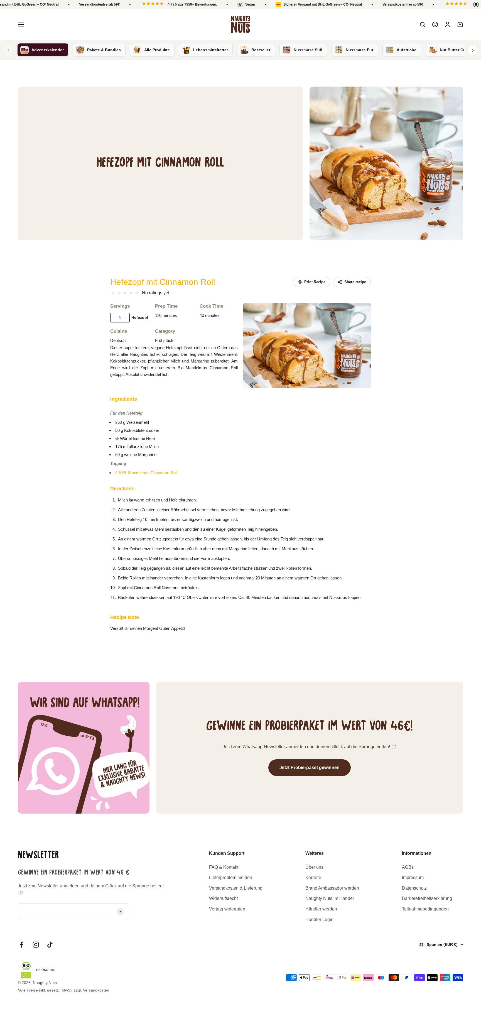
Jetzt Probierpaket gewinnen (309, 767)
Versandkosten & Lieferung (235, 888)
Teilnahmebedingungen (425, 909)
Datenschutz (414, 888)
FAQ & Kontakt (223, 867)
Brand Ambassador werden (332, 888)
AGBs (408, 867)
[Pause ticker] (476, 4)
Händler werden (321, 909)
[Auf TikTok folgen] (50, 944)
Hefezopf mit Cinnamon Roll (162, 282)
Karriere (313, 877)
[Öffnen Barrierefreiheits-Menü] (435, 24)
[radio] (113, 293)
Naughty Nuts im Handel (329, 898)
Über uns (314, 867)
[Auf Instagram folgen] (36, 944)
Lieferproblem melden (230, 877)
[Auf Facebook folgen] (21, 944)
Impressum (413, 877)
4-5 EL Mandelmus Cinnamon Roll (146, 472)
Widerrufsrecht (223, 898)
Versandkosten (96, 990)
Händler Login (319, 919)
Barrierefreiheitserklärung (427, 898)
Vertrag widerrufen (227, 909)
